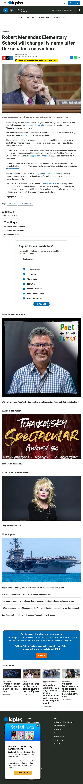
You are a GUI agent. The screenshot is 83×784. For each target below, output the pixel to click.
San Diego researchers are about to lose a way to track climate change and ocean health (38, 601)
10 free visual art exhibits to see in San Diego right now (11, 688)
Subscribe (41, 304)
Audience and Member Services (63, 722)
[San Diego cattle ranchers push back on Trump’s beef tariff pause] (31, 674)
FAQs (55, 733)
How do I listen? (59, 736)
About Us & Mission (33, 722)
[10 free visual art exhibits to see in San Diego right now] (12, 674)
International (44, 17)
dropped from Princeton (39, 156)
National (30, 17)
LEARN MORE (23, 772)
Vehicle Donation (32, 779)
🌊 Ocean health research (14, 230)
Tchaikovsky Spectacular (12, 464)
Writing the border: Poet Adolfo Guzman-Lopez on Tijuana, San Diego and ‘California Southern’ (40, 402)
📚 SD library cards (11, 235)
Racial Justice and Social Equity (50, 682)
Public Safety (66, 681)
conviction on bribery (38, 125)
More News (8, 665)
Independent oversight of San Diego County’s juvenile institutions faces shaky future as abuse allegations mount (51, 694)
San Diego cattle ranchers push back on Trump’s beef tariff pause (28, 615)
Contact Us (57, 729)
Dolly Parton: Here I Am (11, 526)
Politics (25, 681)
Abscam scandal (12, 169)
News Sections (59, 17)
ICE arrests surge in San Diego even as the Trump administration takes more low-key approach (40, 608)
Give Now (74, 3)
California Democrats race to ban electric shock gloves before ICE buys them (70, 690)
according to (26, 135)
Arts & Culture (7, 681)
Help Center (57, 744)
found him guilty (52, 184)
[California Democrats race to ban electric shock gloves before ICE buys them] (71, 674)
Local (20, 17)
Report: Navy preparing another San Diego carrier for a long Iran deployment (33, 587)
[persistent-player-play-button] (5, 10)
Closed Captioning (59, 725)
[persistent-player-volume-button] (11, 10)
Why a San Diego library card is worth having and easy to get (26, 594)
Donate (41, 655)
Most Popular (8, 534)
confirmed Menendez (48, 173)
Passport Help (58, 740)
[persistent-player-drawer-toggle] (80, 10)
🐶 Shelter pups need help (14, 227)
